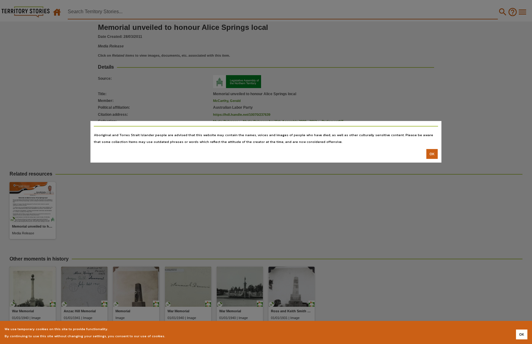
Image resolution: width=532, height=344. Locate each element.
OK (432, 154)
